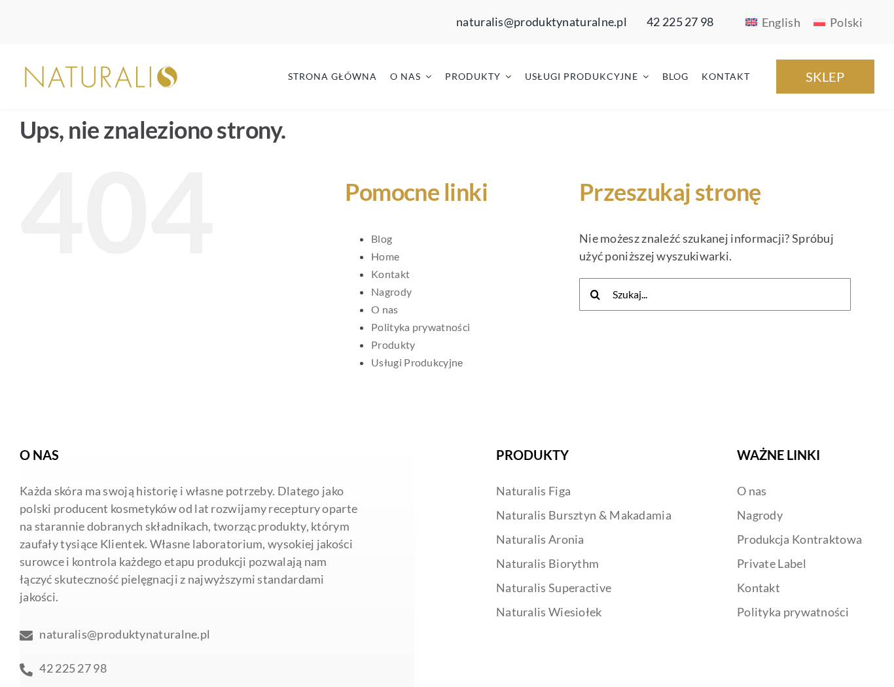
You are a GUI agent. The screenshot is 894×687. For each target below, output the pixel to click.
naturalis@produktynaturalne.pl (541, 21)
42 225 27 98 (680, 21)
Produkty (393, 344)
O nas (385, 309)
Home (385, 256)
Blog (381, 238)
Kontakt (390, 274)
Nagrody (391, 291)
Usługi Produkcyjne (417, 362)
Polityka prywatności (420, 327)
